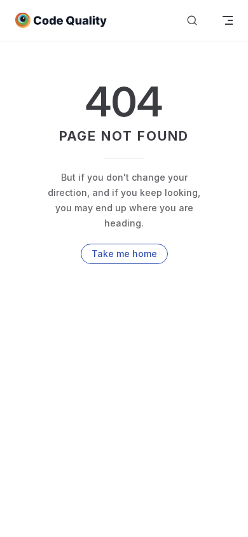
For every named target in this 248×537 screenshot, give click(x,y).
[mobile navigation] (227, 20)
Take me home (124, 253)
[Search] (192, 20)
